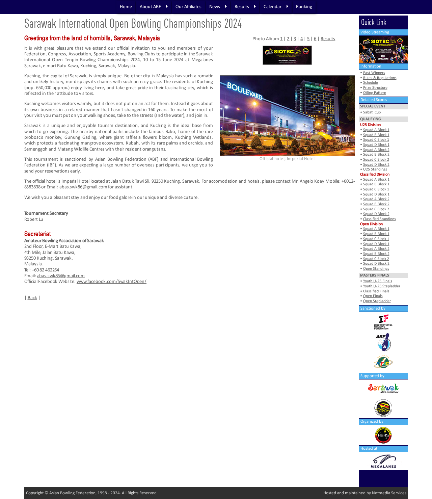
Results (242, 6)
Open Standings (376, 269)
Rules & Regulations (380, 78)
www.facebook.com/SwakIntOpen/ (111, 281)
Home (126, 6)
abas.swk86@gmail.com (83, 187)
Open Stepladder (377, 301)
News (214, 6)
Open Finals (373, 296)
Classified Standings (379, 219)
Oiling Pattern (374, 93)
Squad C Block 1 (376, 140)
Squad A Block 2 (376, 150)
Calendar (272, 6)
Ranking (304, 6)
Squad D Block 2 (376, 165)
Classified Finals (376, 291)
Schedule (370, 83)
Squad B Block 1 (376, 135)
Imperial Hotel (75, 181)
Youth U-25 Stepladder (381, 286)
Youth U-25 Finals (377, 281)
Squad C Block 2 (376, 160)
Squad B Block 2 (376, 155)
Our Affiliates (188, 6)
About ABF (150, 6)
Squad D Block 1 (376, 145)
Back (32, 297)
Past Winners (374, 73)
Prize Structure (375, 88)
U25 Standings (375, 169)
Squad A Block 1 (376, 130)
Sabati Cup (372, 112)
